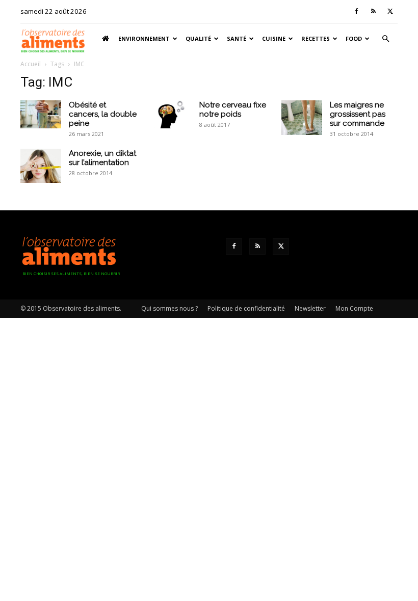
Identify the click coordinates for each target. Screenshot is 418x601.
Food (354, 38)
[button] (385, 39)
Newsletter (310, 308)
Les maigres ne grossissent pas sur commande (357, 114)
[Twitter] (390, 11)
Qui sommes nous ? (169, 308)
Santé (236, 38)
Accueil (30, 64)
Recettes (315, 38)
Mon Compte (354, 308)
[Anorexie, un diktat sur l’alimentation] (40, 166)
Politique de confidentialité (246, 308)
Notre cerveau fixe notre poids (232, 109)
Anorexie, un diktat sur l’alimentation (102, 158)
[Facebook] (356, 11)
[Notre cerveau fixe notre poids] (171, 114)
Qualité (198, 38)
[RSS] (373, 11)
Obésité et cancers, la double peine (103, 114)
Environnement (144, 38)
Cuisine (273, 38)
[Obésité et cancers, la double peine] (40, 114)
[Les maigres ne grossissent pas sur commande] (301, 117)
